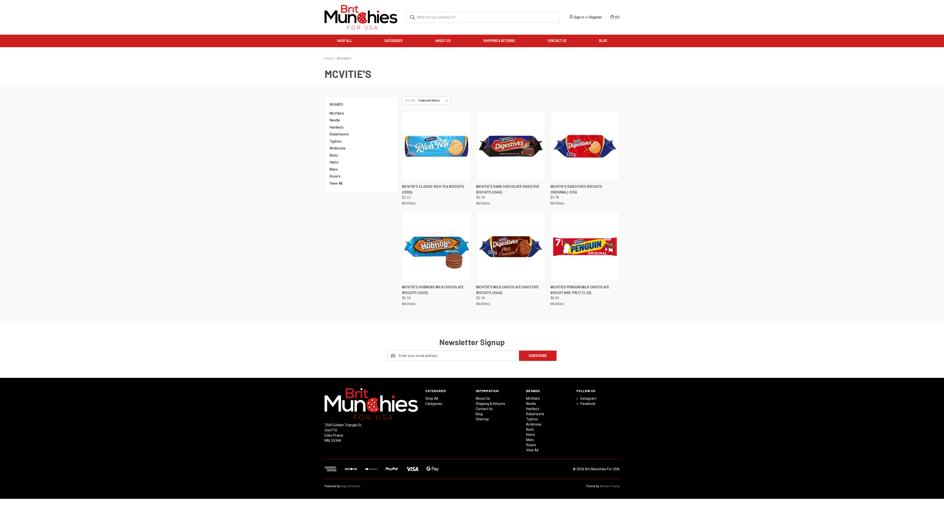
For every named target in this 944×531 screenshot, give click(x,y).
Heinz (334, 162)
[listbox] (434, 100)
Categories (393, 41)
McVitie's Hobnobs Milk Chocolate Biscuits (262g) (433, 290)
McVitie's (337, 113)
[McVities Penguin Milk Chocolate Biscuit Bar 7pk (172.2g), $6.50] (585, 247)
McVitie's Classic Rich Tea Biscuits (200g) (433, 189)
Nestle (335, 120)
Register (595, 17)
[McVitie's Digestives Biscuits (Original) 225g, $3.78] (585, 146)
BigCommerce (350, 486)
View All (336, 183)
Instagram (588, 398)
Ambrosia (337, 148)
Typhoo (336, 141)
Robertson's (339, 134)
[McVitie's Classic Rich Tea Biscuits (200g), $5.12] (436, 146)
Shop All (344, 41)
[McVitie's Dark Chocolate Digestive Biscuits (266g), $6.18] (510, 146)
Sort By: (410, 100)
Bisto (334, 155)
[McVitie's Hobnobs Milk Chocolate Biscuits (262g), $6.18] (436, 247)
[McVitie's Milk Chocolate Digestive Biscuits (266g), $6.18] (510, 247)
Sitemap (482, 419)
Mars (334, 169)
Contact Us (557, 41)
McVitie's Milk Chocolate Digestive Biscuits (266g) (507, 290)
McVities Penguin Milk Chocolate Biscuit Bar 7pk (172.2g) (579, 290)
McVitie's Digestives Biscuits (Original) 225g (576, 189)
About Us (443, 41)
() (617, 17)
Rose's (335, 176)
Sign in (579, 17)
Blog (603, 41)
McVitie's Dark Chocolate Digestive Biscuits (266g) (507, 189)
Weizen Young (610, 486)
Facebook (587, 404)
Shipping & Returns (499, 41)
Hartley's (336, 127)
